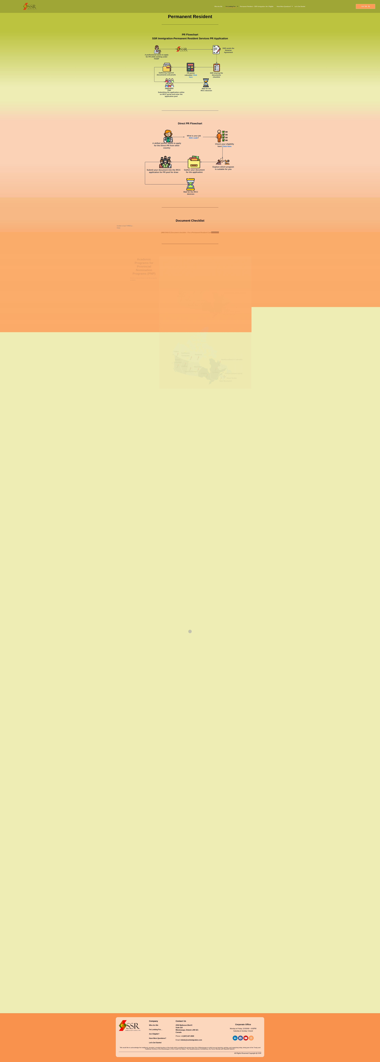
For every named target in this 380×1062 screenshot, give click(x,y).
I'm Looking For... (231, 6)
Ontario (133, 637)
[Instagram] (251, 1038)
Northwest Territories (141, 423)
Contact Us (181, 1021)
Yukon (132, 391)
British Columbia (139, 454)
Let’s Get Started (299, 6)
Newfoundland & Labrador (145, 856)
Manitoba (134, 600)
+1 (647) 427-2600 (187, 1036)
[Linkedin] (235, 1038)
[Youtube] (245, 1038)
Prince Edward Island (141, 907)
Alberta (133, 500)
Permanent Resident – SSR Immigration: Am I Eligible (256, 6)
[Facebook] (240, 1038)
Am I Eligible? (154, 1034)
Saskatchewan (137, 555)
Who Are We (218, 6)
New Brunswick (138, 964)
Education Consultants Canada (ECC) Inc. (170, 476)
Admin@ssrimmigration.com (191, 1040)
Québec (133, 726)
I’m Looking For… (155, 1029)
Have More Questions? (284, 6)
